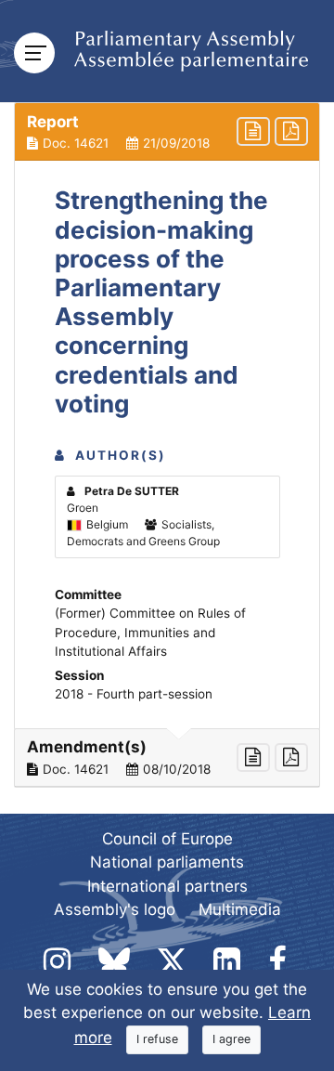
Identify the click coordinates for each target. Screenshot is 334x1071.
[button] (167, 132)
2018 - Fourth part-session (133, 693)
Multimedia (240, 909)
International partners (167, 886)
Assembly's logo (114, 909)
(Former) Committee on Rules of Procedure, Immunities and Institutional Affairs (150, 632)
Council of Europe (167, 838)
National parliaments (167, 862)
